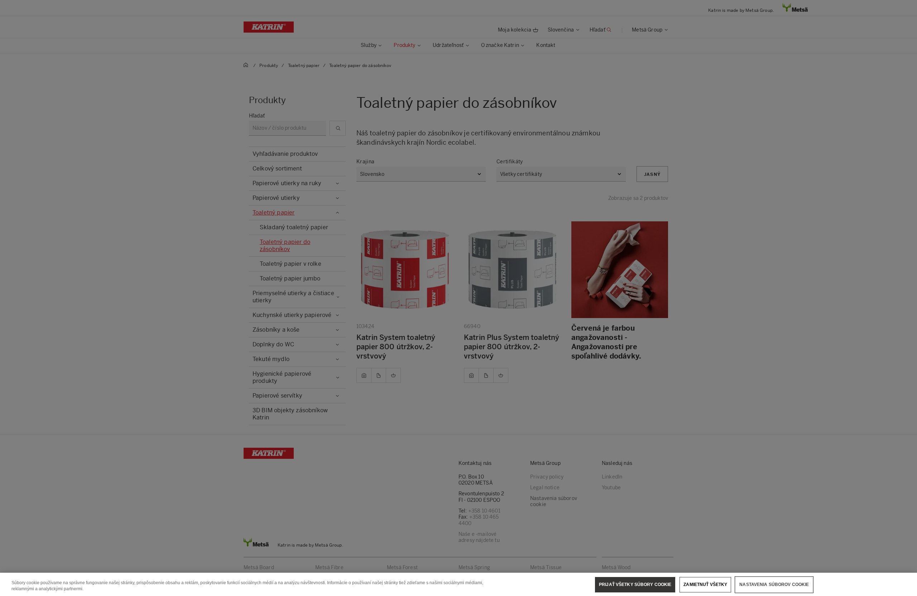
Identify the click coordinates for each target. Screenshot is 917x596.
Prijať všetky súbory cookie (635, 584)
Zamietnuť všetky (705, 584)
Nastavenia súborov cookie (774, 584)
